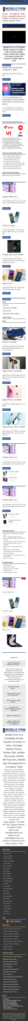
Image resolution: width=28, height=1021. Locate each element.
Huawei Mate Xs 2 (9, 197)
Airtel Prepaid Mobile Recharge (11, 138)
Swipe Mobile (7, 794)
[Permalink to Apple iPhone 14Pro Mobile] (14, 424)
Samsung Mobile (7, 856)
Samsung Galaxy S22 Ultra (10, 568)
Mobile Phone (13, 749)
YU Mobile (6, 911)
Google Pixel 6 (7, 570)
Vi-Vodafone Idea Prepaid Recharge (12, 144)
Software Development (9, 979)
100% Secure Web (8, 558)
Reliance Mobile (9, 792)
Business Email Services (10, 961)
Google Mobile (14, 799)
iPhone (4, 302)
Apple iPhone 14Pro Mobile (11, 313)
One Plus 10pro (8, 226)
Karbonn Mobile (9, 790)
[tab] (14, 663)
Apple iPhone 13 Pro (9, 567)
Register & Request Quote (13, 18)
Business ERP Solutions (10, 981)
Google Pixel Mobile (8, 861)
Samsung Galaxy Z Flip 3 (10, 572)
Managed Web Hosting (9, 959)
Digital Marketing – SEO (10, 964)
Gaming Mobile (13, 776)
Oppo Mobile (20, 780)
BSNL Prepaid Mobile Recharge (11, 146)
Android (5, 445)
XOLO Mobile (14, 797)
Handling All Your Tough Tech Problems (14, 541)
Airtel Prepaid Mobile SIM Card (11, 156)
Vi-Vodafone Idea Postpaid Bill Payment (13, 145)
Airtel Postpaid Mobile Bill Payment (12, 139)
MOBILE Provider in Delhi (16, 803)
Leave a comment (16, 72)
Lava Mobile (18, 788)
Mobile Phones (14, 774)
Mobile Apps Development (11, 984)
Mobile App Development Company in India (12, 69)
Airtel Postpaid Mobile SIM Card (12, 157)
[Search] (24, 1)
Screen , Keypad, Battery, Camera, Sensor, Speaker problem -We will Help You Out (14, 538)
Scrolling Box (7, 579)
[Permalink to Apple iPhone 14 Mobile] (14, 368)
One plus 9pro (7, 310)
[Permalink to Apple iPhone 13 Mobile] (14, 397)
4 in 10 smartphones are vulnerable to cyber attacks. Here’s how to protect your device (13, 100)
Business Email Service (10, 991)
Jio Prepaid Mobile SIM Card (11, 159)
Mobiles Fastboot (8, 949)
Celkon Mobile (17, 794)
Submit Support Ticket (11, 21)
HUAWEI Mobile (7, 881)
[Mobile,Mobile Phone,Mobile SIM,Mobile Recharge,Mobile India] (14, 10)
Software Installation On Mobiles (12, 929)
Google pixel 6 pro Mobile (12, 254)
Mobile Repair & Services (12, 813)
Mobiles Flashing (8, 946)
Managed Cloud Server (10, 971)
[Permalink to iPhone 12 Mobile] (14, 339)
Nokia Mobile (7, 786)
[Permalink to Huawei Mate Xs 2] (14, 194)
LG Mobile (13, 801)
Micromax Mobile (18, 786)
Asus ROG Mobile (8, 878)
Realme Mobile (19, 782)
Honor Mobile (7, 876)
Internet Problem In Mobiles (10, 931)
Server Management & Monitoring (13, 976)
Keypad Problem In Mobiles (10, 939)
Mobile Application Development (11, 175)
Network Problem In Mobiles (11, 936)
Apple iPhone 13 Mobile (10, 308)
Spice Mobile (19, 792)
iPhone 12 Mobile (9, 342)
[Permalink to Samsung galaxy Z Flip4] (14, 646)
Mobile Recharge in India (9, 1018)
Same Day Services (8, 553)
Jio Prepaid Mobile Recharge (10, 141)
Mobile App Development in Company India (14, 763)
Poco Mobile (19, 784)
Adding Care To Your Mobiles (11, 549)
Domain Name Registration (11, 989)
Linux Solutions (7, 974)
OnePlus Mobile (9, 784)
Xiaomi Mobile (12, 778)
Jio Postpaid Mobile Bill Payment (11, 142)
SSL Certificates (8, 966)
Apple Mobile (8, 782)
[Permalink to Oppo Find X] (14, 281)
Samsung (5, 305)
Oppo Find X (7, 283)
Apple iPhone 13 (8, 565)
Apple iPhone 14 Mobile (12, 371)
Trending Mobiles (7, 183)
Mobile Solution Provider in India (14, 742)
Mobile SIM (9, 752)
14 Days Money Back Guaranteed (12, 551)
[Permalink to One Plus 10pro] (14, 223)
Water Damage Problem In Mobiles (12, 941)
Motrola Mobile (7, 873)
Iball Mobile (19, 790)
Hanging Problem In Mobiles (11, 944)
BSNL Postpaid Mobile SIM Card (12, 168)
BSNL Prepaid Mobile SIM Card (12, 166)
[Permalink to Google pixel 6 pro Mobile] (14, 252)
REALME (4, 321)
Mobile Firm (11, 734)
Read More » (6, 79)
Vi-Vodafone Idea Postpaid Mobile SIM (14, 165)
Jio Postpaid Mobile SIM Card (11, 161)
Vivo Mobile (12, 780)
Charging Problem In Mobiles (11, 934)
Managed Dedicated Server (11, 969)
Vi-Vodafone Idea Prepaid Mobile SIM (13, 163)
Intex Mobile (9, 788)
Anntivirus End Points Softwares (12, 956)
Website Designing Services (11, 986)
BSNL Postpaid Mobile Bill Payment (12, 148)
